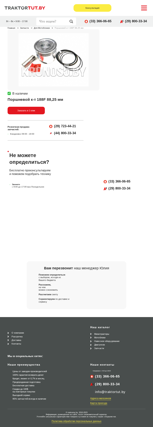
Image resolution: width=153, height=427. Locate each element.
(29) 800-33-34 (136, 21)
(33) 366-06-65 (100, 21)
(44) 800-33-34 (65, 133)
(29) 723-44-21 (65, 126)
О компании (18, 333)
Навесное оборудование (107, 341)
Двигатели (99, 345)
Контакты (16, 344)
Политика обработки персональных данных (76, 421)
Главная (11, 28)
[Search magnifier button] (72, 21)
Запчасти (24, 28)
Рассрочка (17, 336)
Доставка (16, 340)
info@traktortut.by (110, 392)
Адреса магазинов (100, 398)
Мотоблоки (99, 337)
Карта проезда (98, 403)
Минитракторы (101, 334)
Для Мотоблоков (42, 28)
